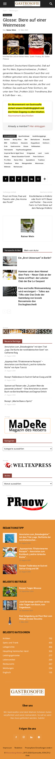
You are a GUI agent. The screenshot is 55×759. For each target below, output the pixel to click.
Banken (7, 139)
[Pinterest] (18, 179)
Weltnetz (7, 167)
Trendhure (8, 163)
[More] (45, 179)
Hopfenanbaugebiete (23, 150)
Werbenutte (18, 167)
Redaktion (18, 748)
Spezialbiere (30, 160)
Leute (47, 153)
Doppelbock (35, 143)
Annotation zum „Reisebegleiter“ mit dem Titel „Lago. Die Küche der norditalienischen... (35, 537)
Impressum (7, 748)
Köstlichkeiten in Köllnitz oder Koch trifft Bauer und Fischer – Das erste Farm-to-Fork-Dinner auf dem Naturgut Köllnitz (40, 202)
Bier (26, 139)
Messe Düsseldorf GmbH (21, 156)
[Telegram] (39, 737)
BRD (5, 143)
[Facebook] (5, 179)
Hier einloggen (37, 126)
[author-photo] (27, 232)
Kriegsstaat (31, 153)
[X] (12, 179)
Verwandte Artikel (13, 250)
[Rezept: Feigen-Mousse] (10, 592)
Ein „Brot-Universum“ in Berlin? (34, 257)
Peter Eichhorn (38, 156)
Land (40, 153)
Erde (5, 146)
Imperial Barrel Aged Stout (14, 153)
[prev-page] (4, 311)
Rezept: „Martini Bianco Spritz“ (18, 401)
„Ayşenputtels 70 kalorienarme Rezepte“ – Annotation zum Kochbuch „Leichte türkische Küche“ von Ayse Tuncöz (25, 364)
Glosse (25, 146)
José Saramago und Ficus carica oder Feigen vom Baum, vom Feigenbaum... (34, 605)
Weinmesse (39, 163)
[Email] (38, 179)
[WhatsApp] (25, 179)
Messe (6, 156)
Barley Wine (17, 139)
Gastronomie (15, 146)
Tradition (41, 160)
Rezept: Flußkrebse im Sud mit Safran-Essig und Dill (28, 377)
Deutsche (24, 143)
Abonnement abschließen (21, 115)
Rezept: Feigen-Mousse (30, 588)
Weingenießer (27, 163)
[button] (4, 4)
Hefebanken (35, 146)
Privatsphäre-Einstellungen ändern (38, 748)
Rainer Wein (11, 30)
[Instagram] (24, 737)
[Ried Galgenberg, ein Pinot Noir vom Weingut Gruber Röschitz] (10, 619)
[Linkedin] (31, 179)
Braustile (46, 139)
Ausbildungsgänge (39, 136)
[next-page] (9, 311)
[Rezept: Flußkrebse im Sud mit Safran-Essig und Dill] (10, 569)
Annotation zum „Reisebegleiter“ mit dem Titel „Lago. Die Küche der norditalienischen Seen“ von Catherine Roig (26, 350)
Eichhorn (46, 143)
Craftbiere (14, 143)
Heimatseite (8, 150)
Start (5, 10)
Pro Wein (7, 160)
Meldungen (13, 10)
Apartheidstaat (23, 136)
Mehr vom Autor (31, 250)
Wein (17, 163)
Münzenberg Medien (14, 752)
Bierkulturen (35, 139)
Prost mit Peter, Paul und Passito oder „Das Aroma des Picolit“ (15, 199)
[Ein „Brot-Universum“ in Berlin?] (10, 261)
